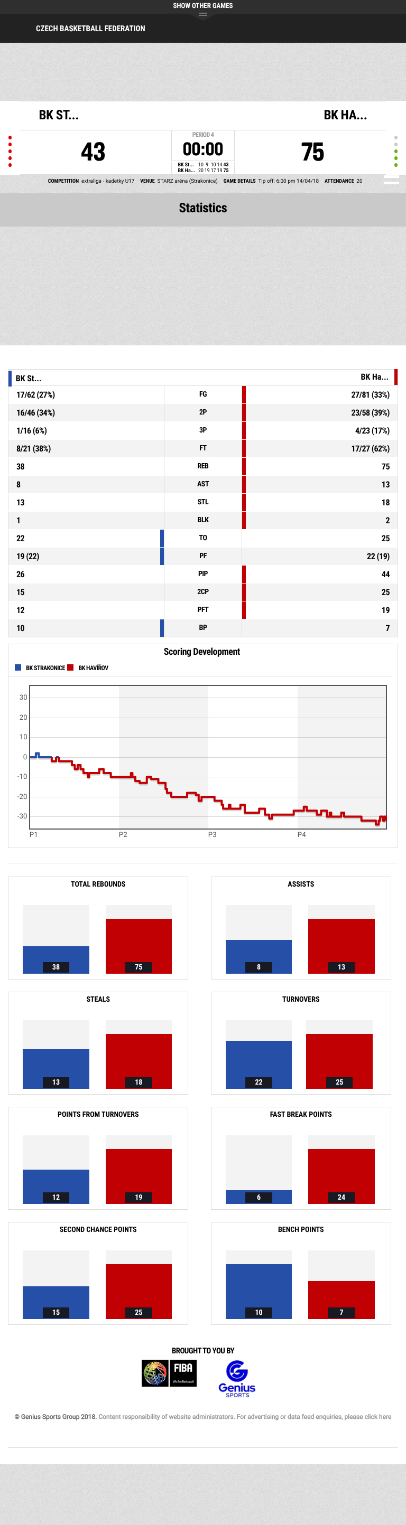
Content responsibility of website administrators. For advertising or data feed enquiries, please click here (244, 1416)
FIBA (169, 1379)
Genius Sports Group (236, 1379)
